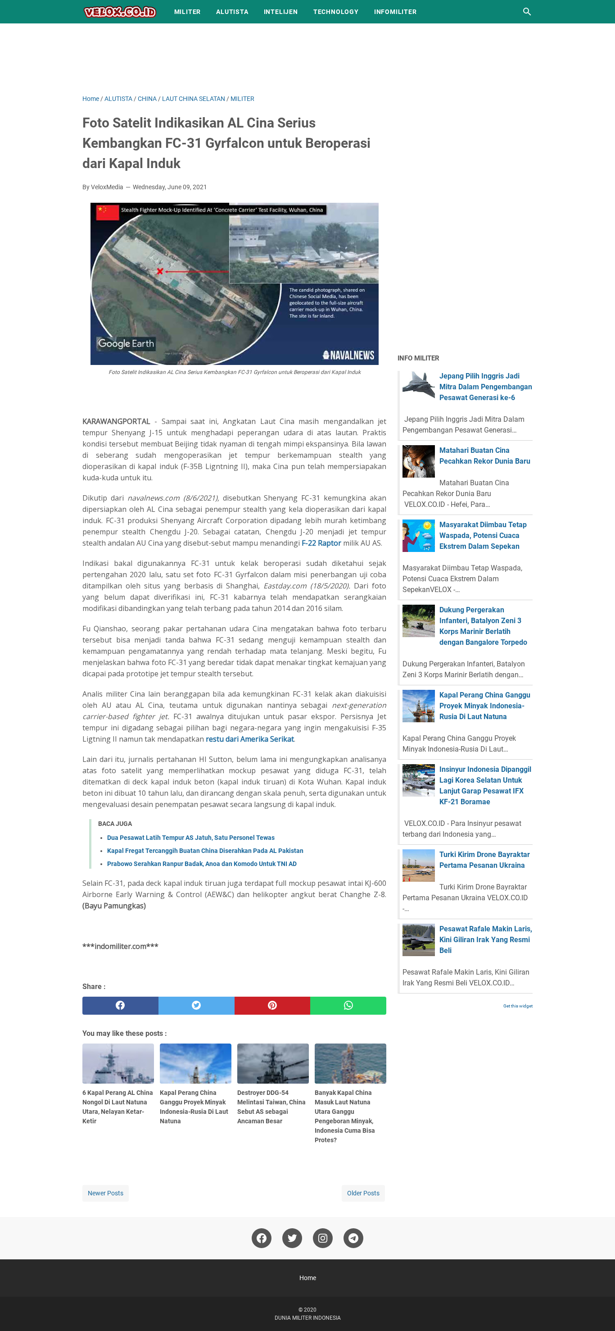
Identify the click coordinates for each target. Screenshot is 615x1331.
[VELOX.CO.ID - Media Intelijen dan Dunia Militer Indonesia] (120, 11)
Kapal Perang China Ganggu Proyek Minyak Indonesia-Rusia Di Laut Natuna (484, 706)
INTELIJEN (281, 11)
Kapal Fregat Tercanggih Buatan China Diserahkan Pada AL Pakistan (205, 850)
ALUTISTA (232, 11)
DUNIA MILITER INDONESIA (308, 1318)
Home (307, 1277)
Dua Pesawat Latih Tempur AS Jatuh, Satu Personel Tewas (191, 837)
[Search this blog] (527, 11)
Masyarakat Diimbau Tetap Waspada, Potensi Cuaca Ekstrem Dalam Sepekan (483, 535)
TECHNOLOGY (336, 11)
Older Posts (363, 1193)
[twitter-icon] (292, 1238)
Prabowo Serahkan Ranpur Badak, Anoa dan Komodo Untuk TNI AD (202, 863)
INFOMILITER (395, 11)
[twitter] (196, 1006)
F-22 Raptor (321, 543)
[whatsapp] (348, 1006)
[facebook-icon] (261, 1238)
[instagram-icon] (323, 1238)
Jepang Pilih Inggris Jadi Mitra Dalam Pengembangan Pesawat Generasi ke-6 (485, 387)
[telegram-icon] (353, 1238)
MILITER (187, 11)
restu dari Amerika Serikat (250, 739)
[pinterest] (273, 1006)
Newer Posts (105, 1193)
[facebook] (120, 1006)
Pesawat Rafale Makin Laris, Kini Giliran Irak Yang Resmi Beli (485, 940)
